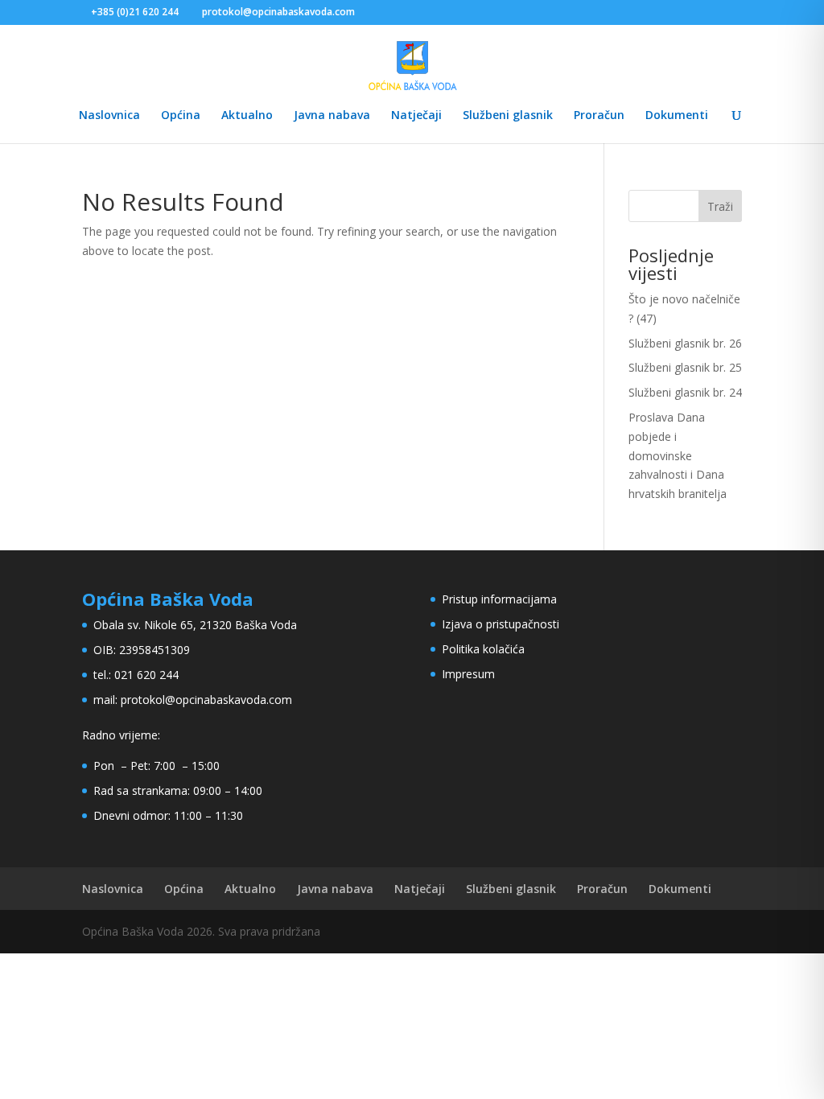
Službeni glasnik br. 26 (685, 343)
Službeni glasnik (508, 115)
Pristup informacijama (499, 599)
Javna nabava (332, 115)
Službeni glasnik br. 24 (685, 392)
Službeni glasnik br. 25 (685, 367)
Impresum (468, 673)
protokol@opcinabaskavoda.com (206, 699)
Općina (180, 115)
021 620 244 (146, 674)
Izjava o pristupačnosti (500, 624)
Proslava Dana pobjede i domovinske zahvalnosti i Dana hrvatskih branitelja (677, 455)
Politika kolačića (483, 649)
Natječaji (416, 115)
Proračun (599, 115)
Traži (720, 206)
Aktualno (247, 115)
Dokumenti (676, 115)
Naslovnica (109, 115)
